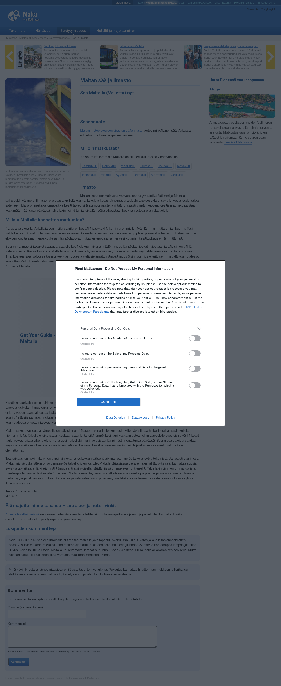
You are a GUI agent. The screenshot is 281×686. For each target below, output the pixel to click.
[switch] (195, 338)
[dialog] (140, 343)
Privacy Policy (165, 417)
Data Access (140, 417)
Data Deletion (115, 417)
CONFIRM (109, 401)
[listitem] (140, 328)
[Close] (216, 269)
